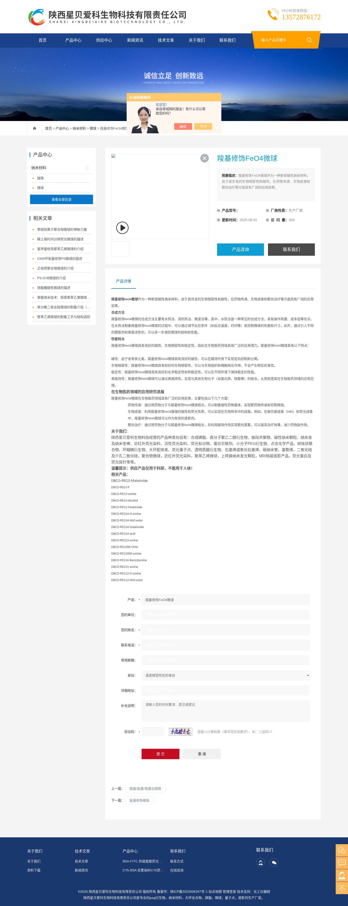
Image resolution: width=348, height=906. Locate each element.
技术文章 (166, 40)
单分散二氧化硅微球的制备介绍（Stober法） (64, 307)
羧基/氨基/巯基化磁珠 (145, 788)
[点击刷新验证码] (180, 732)
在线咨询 (176, 870)
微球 (93, 128)
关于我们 (197, 40)
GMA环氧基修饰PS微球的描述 (59, 258)
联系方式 (176, 861)
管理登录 (229, 891)
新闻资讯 (135, 40)
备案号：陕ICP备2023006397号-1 (182, 891)
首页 (43, 40)
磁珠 (40, 178)
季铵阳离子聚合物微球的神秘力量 (62, 229)
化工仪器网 (262, 891)
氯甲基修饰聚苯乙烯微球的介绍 (60, 249)
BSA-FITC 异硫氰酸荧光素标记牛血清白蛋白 (144, 861)
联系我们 (227, 40)
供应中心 (104, 40)
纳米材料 (79, 128)
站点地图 (215, 891)
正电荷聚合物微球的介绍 (55, 268)
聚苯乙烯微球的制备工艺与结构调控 (63, 317)
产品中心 (73, 40)
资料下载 (33, 870)
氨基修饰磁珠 (139, 800)
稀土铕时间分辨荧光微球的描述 (60, 239)
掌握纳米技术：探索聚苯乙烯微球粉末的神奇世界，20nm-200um (64, 297)
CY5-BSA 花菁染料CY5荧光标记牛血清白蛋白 (144, 870)
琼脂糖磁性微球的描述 (53, 288)
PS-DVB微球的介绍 (51, 278)
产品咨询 (240, 249)
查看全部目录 (61, 199)
